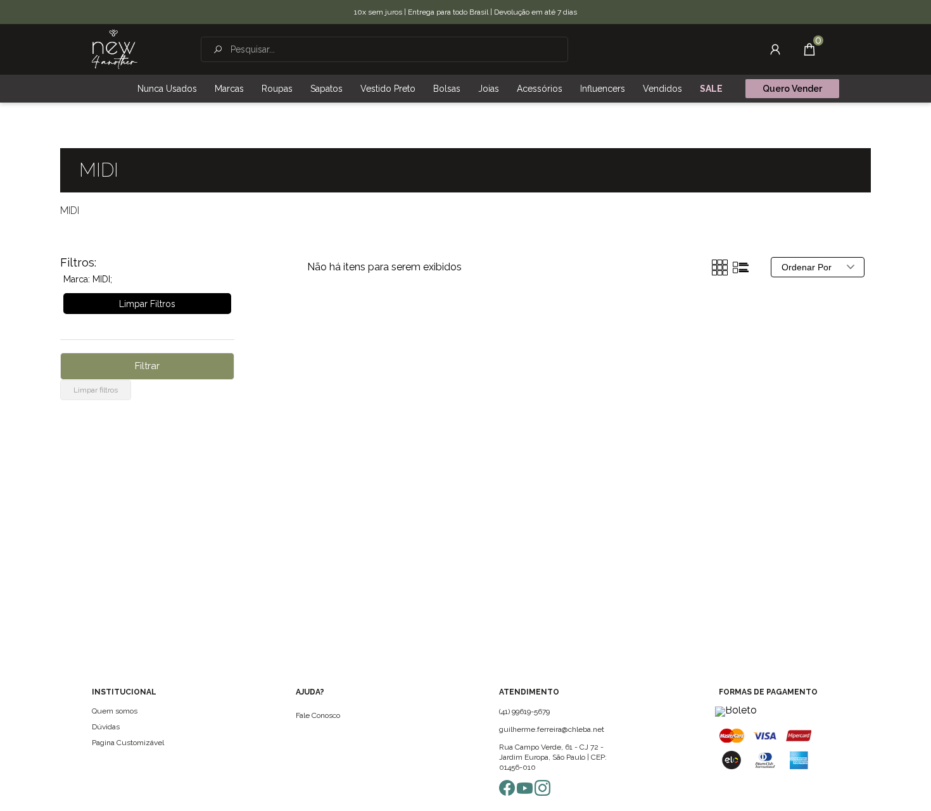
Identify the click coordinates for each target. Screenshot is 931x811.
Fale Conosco (318, 715)
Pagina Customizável (128, 742)
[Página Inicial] (114, 49)
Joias (488, 89)
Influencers (602, 89)
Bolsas (446, 89)
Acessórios (539, 89)
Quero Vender (792, 89)
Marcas (229, 89)
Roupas (277, 89)
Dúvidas (106, 726)
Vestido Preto (387, 89)
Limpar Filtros (147, 303)
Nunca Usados (167, 89)
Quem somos (114, 711)
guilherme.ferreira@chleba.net (551, 729)
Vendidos (662, 89)
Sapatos (326, 89)
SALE (711, 89)
